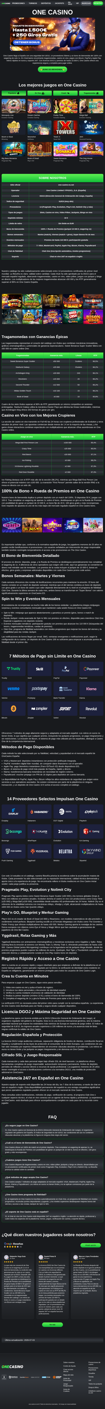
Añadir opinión (90, 1245)
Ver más (52, 1325)
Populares (12, 93)
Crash (63, 93)
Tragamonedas (89, 93)
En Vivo (38, 93)
